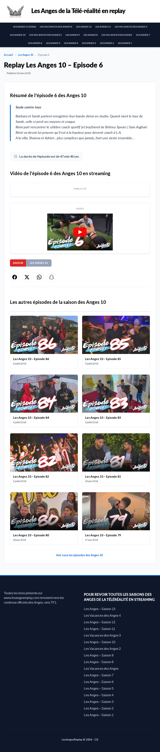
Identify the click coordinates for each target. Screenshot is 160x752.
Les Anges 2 (107, 43)
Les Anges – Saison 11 (99, 629)
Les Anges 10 (17, 34)
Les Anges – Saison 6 (99, 682)
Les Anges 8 (91, 34)
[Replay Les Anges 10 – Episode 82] (44, 459)
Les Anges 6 (35, 43)
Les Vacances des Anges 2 (45, 34)
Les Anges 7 (143, 34)
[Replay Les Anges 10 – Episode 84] (44, 401)
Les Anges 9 (73, 34)
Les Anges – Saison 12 (99, 622)
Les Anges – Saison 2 (99, 708)
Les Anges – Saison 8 (99, 662)
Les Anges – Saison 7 (99, 675)
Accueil (8, 54)
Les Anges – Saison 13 (99, 609)
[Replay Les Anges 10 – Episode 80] (44, 518)
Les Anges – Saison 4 (99, 695)
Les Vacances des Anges (116, 34)
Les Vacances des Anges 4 (56, 26)
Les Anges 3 (89, 43)
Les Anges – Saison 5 (99, 688)
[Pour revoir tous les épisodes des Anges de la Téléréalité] (15, 11)
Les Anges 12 (84, 26)
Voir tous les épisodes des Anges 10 (79, 555)
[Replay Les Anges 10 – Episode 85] (116, 342)
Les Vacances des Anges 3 (131, 26)
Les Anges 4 (71, 43)
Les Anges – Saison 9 (99, 655)
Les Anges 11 (103, 26)
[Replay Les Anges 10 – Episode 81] (116, 459)
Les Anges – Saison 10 (99, 642)
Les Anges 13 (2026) (24, 26)
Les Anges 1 (125, 43)
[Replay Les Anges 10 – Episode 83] (116, 401)
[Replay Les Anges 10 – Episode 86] (44, 342)
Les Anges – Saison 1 (99, 715)
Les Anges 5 (53, 43)
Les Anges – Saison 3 (99, 701)
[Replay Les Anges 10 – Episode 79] (116, 518)
